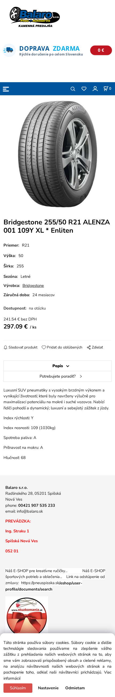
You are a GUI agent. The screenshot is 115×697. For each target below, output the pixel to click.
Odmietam (75, 688)
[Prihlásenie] (95, 88)
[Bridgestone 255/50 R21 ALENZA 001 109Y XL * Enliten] (57, 154)
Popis (57, 366)
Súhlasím (18, 688)
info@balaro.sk (30, 511)
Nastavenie (48, 688)
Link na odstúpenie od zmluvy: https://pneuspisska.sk (55, 583)
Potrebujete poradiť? (58, 376)
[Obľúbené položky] (83, 89)
